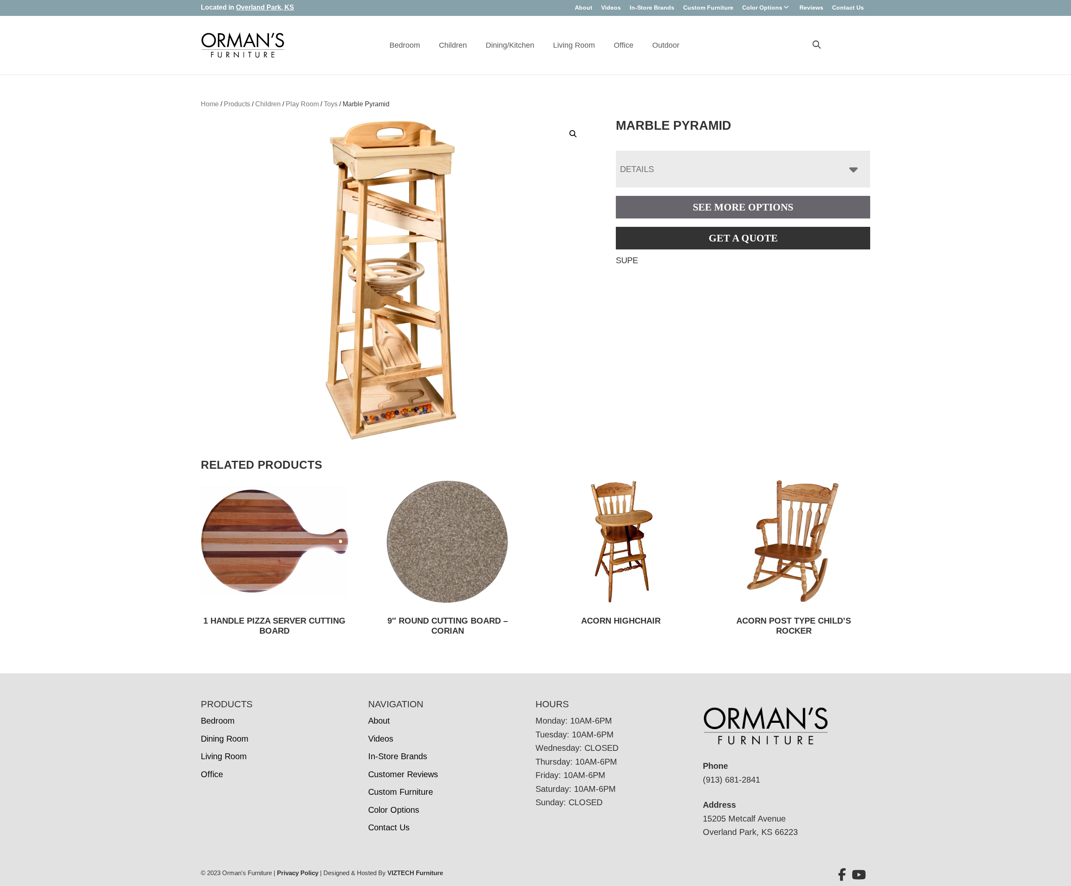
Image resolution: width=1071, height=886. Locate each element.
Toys (331, 104)
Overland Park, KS (265, 7)
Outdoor (665, 45)
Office (623, 45)
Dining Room (225, 738)
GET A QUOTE (743, 238)
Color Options (762, 7)
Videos (611, 7)
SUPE (627, 260)
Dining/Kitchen (510, 45)
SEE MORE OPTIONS (743, 207)
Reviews (811, 7)
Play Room (302, 104)
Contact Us (848, 7)
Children (453, 45)
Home (210, 104)
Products (237, 104)
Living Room (574, 45)
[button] (573, 133)
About (583, 7)
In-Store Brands (652, 7)
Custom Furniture (708, 7)
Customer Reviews (403, 774)
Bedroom (404, 45)
